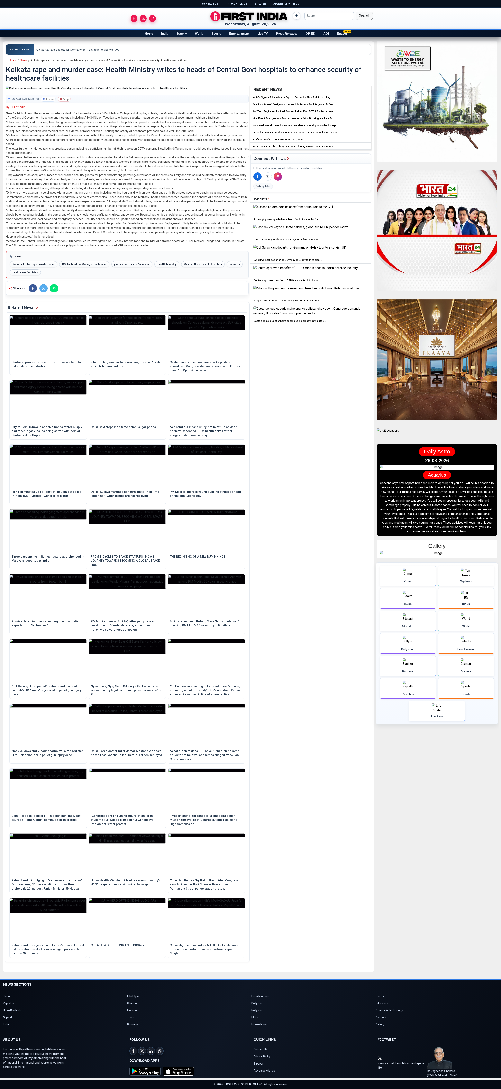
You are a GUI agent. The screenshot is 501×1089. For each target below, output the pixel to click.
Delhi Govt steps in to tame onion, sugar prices (123, 427)
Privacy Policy (262, 1056)
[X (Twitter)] (268, 176)
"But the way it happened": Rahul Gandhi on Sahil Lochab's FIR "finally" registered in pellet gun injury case (46, 690)
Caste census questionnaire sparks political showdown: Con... (289, 320)
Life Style (133, 996)
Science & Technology (389, 1010)
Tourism (132, 1017)
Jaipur (7, 996)
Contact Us (260, 1049)
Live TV (262, 33)
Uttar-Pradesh (12, 1010)
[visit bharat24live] (437, 232)
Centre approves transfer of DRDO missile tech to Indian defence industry (46, 364)
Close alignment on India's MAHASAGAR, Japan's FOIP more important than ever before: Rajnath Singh (204, 949)
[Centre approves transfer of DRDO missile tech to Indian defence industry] (305, 271)
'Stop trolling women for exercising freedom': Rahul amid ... (288, 300)
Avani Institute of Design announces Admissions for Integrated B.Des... (293, 104)
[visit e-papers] (388, 434)
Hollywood (257, 1010)
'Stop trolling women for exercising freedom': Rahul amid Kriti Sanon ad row (126, 364)
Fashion (132, 1010)
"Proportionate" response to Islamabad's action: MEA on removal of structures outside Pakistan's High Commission (203, 820)
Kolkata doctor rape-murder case (33, 264)
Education (382, 1003)
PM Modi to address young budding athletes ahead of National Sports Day (205, 494)
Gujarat (7, 1017)
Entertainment (239, 33)
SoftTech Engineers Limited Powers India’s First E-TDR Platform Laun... (293, 111)
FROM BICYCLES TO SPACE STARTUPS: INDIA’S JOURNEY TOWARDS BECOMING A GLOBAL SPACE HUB (125, 561)
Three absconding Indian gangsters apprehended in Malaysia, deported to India (48, 558)
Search (364, 15)
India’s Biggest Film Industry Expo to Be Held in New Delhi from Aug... (292, 97)
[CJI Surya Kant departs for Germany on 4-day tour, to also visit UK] (299, 251)
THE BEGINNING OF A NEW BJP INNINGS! (198, 556)
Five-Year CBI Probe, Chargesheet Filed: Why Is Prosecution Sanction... (294, 146)
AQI (326, 33)
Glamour (132, 1003)
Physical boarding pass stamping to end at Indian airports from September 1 (46, 623)
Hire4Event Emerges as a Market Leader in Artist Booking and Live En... (293, 118)
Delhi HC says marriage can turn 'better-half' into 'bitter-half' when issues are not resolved (125, 494)
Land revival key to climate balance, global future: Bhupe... (287, 239)
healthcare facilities (25, 272)
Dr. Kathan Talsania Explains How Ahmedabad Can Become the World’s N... (295, 132)
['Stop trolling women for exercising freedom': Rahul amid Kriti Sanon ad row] (306, 291)
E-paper (258, 1063)
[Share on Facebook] (33, 288)
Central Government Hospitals (203, 264)
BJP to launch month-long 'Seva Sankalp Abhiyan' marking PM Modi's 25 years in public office (204, 623)
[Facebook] (257, 176)
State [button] (180, 33)
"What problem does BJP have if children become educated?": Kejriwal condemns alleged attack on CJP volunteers (204, 755)
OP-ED (310, 33)
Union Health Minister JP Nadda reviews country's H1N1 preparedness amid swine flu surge (125, 882)
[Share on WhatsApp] (54, 288)
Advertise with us (264, 1070)
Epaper (342, 33)
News (23, 60)
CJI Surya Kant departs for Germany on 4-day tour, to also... (287, 259)
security (235, 264)
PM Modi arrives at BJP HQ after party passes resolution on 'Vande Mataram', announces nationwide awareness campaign (123, 625)
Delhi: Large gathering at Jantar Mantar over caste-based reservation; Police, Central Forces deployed (127, 753)
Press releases (286, 33)
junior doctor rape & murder (132, 264)
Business (132, 1024)
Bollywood (257, 1003)
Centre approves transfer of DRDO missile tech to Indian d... (288, 280)
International (259, 1024)
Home (149, 33)
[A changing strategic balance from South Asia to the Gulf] (293, 210)
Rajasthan (9, 1003)
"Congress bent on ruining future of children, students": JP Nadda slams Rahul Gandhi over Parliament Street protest (123, 820)
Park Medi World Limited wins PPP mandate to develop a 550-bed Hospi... (295, 125)
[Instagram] (278, 176)
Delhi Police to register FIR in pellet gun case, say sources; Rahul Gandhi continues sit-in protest (46, 818)
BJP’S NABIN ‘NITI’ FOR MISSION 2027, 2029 (277, 139)
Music (255, 1017)
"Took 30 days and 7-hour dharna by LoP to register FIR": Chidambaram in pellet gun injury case (47, 753)
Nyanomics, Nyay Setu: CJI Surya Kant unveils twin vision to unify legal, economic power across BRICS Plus (126, 690)
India (164, 33)
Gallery (380, 1024)
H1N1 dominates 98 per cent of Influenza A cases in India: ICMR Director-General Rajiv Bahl (46, 494)
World (199, 33)
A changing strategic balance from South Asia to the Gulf (286, 219)
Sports (216, 33)
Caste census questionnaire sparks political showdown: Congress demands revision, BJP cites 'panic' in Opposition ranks (205, 366)
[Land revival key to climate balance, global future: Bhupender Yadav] (300, 230)
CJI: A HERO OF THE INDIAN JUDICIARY (117, 945)
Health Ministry (166, 264)
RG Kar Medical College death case (84, 264)
